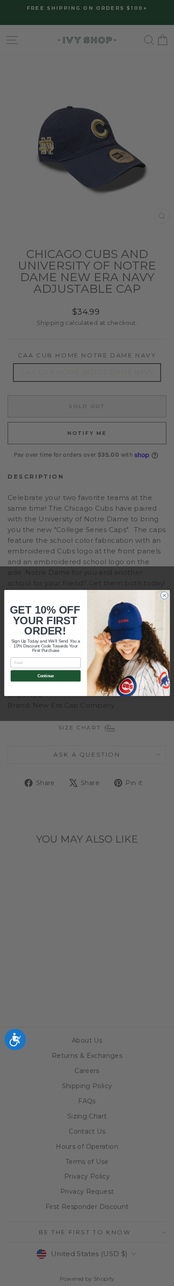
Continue (45, 676)
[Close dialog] (164, 595)
